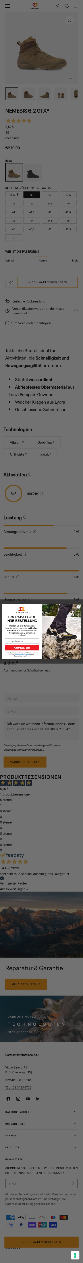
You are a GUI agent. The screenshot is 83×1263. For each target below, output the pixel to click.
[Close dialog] (78, 606)
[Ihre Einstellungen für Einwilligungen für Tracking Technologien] (75, 1255)
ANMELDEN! (22, 647)
